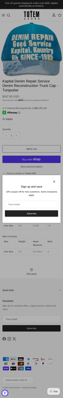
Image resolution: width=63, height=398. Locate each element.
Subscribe (31, 213)
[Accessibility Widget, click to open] (5, 393)
